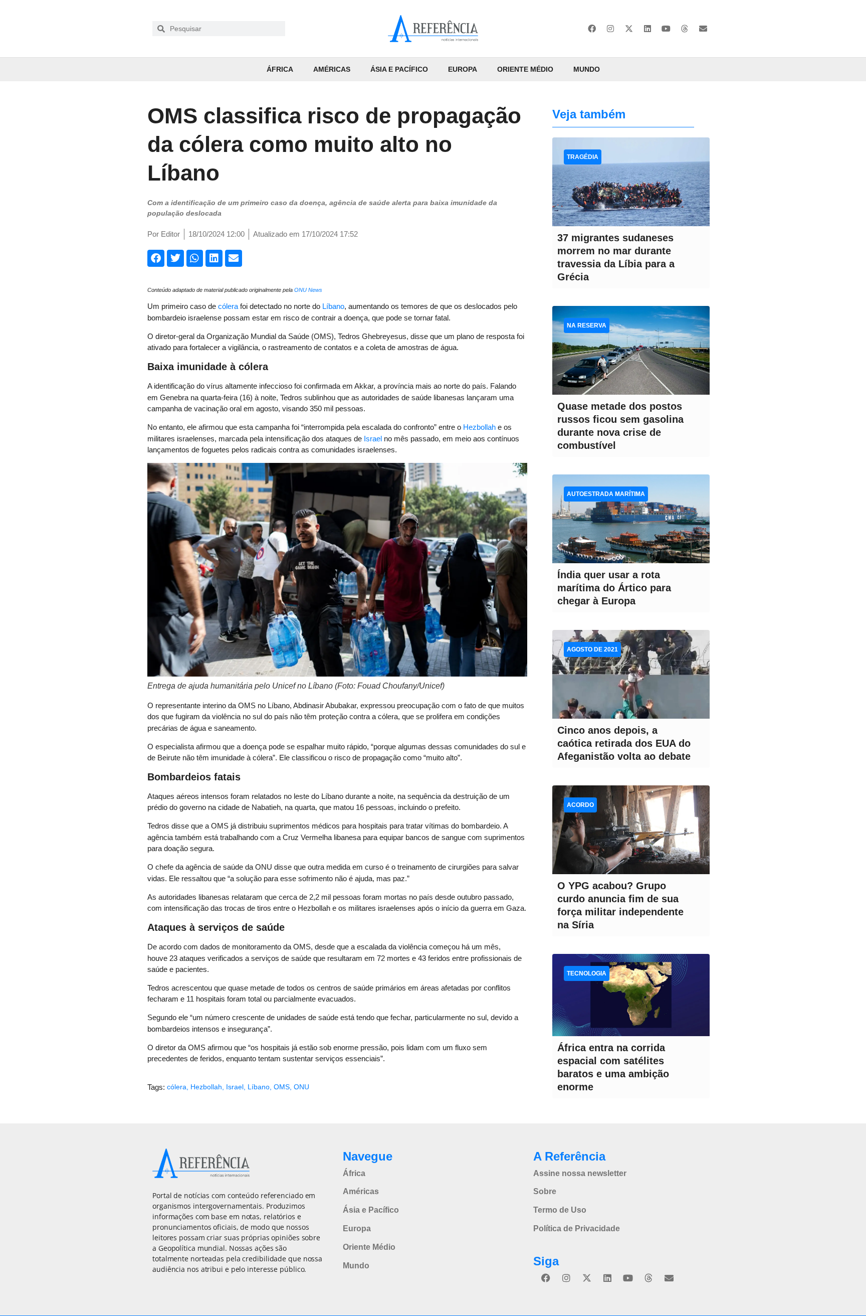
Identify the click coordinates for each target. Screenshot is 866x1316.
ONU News (308, 290)
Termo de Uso (559, 1210)
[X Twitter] (629, 29)
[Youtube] (666, 29)
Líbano (333, 306)
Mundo (586, 69)
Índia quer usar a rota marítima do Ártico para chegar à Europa (614, 587)
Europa (462, 69)
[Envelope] (703, 29)
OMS (282, 1087)
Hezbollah (479, 427)
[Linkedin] (647, 29)
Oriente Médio (525, 69)
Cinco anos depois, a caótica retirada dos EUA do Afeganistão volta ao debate (624, 743)
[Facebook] (592, 29)
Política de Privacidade (576, 1228)
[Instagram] (610, 29)
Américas (331, 69)
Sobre (544, 1191)
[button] (155, 258)
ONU (301, 1087)
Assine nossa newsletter (579, 1173)
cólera (228, 306)
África (280, 69)
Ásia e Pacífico (399, 69)
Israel (373, 438)
